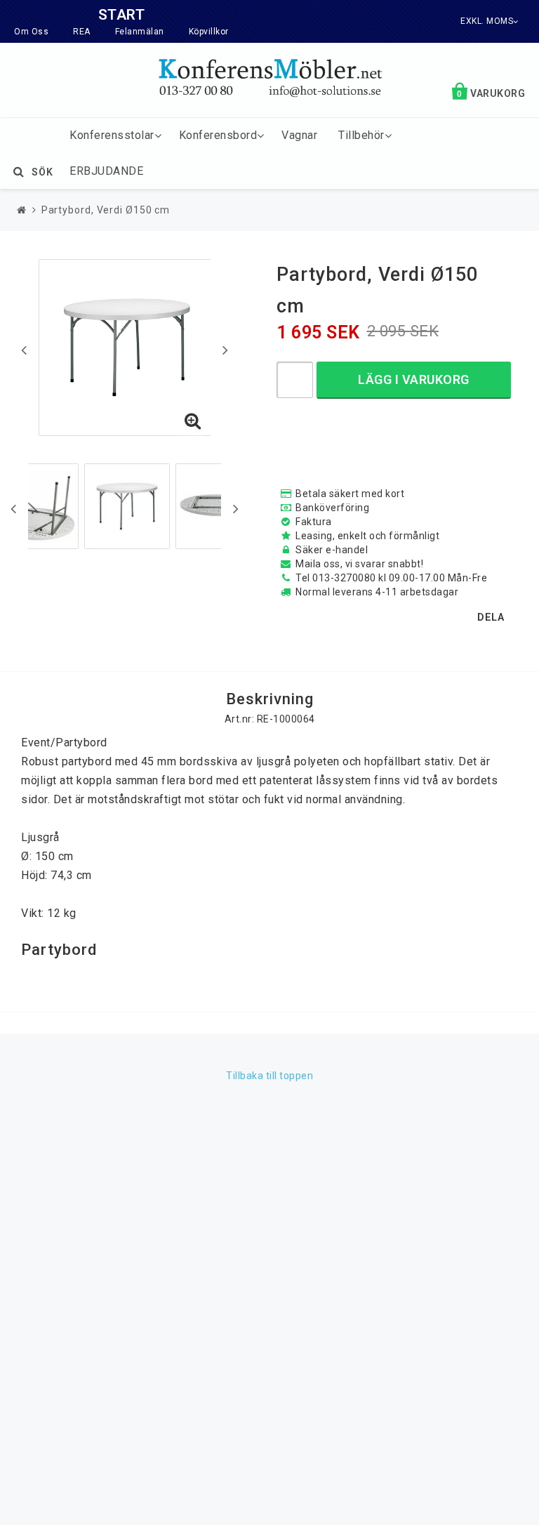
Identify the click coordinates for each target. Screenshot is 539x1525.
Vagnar (299, 135)
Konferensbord (218, 135)
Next (225, 349)
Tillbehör (361, 135)
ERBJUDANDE (106, 171)
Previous (24, 349)
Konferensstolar (111, 135)
